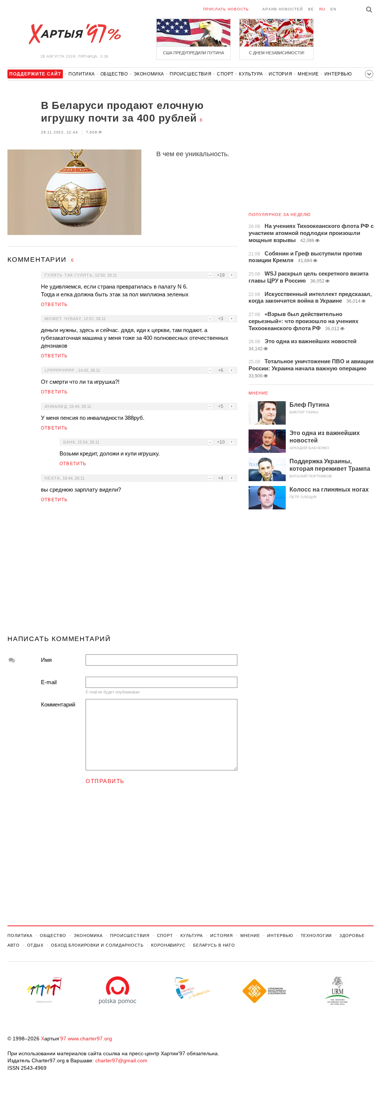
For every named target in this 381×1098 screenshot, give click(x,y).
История (280, 74)
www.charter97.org (90, 1038)
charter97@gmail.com (121, 1060)
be (311, 9)
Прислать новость (226, 9)
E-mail (49, 682)
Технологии (316, 935)
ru (322, 9)
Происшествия (190, 74)
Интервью (338, 74)
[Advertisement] (122, 572)
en (333, 9)
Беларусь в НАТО (214, 945)
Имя (46, 660)
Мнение (308, 74)
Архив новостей (282, 9)
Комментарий (58, 704)
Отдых (35, 945)
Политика (81, 74)
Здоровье (351, 935)
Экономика (149, 74)
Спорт (225, 74)
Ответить (54, 304)
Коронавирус (168, 945)
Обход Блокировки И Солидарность (97, 945)
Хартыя (74, 34)
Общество (114, 74)
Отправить (105, 781)
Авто (13, 945)
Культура (251, 74)
